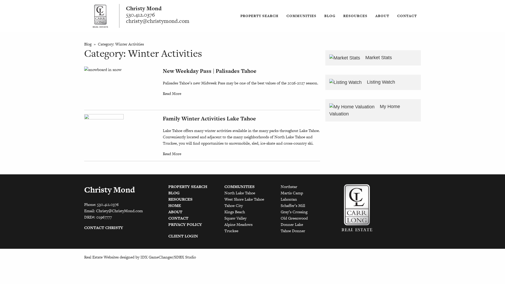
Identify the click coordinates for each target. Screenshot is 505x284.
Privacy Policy (185, 224)
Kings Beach (234, 212)
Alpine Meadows (238, 224)
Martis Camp (292, 193)
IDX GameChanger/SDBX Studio (168, 257)
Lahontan (289, 199)
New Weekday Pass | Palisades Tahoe (209, 71)
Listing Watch (380, 82)
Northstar (289, 186)
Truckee (231, 231)
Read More (172, 93)
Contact (407, 15)
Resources (355, 15)
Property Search (259, 15)
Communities (301, 15)
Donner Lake (292, 224)
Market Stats (378, 57)
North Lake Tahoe (239, 193)
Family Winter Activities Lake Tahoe (209, 118)
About (382, 15)
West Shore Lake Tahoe (244, 199)
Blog (329, 15)
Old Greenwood (294, 218)
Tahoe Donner (293, 231)
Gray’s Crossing (294, 212)
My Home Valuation (364, 110)
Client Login (183, 236)
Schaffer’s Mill (293, 205)
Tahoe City (233, 205)
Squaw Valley (235, 218)
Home (174, 205)
